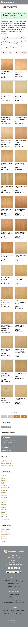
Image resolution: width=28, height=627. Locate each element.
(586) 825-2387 (15, 562)
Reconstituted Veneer (10, 440)
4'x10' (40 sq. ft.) (7, 426)
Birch (2, 483)
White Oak (4, 519)
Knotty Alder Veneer (20, 72)
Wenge (3, 516)
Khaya (3, 492)
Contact (12, 610)
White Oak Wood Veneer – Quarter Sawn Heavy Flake (19, 351)
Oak (2, 502)
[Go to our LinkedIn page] (15, 568)
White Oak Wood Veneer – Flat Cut (19, 326)
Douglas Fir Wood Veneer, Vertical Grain (20, 164)
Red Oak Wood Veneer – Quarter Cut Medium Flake (6, 326)
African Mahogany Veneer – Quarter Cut (6, 232)
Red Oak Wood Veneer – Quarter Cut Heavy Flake (20, 302)
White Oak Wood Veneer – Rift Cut (5, 350)
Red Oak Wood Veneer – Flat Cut (19, 278)
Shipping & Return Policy (18, 613)
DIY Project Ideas (8, 602)
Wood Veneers (9, 581)
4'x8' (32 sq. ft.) (5, 461)
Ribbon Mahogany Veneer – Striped (20, 232)
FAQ (20, 600)
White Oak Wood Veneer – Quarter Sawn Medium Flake (6, 375)
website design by (12, 622)
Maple (3, 500)
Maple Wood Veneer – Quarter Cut (7, 278)
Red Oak (3, 509)
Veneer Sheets (7, 437)
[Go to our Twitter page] (12, 568)
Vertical (3, 541)
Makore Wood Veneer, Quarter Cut (7, 255)
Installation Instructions (14, 597)
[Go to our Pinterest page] (18, 568)
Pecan (3, 504)
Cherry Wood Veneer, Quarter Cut (6, 164)
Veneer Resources (19, 602)
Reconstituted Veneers (14, 583)
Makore (3, 497)
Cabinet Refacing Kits (7, 450)
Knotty (3, 536)
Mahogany (4, 495)
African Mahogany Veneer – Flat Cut (20, 210)
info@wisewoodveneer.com (15, 564)
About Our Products (14, 594)
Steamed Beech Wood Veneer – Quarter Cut (21, 118)
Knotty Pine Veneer (6, 398)
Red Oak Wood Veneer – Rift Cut (5, 301)
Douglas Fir (4, 487)
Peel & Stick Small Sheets (10, 445)
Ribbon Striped (5, 529)
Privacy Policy (6, 613)
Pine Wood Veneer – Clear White (20, 399)
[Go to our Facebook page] (9, 568)
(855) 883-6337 (15, 560)
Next (17, 416)
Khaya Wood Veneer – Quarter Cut (7, 210)
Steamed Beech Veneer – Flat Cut (5, 118)
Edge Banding (5, 447)
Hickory (3, 490)
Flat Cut (3, 531)
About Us (5, 610)
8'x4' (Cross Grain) (6, 465)
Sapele (3, 512)
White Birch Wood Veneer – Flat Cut (6, 141)
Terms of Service (20, 610)
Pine (2, 507)
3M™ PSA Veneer (8, 442)
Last (23, 416)
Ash (2, 478)
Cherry (3, 485)
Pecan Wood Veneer (20, 374)
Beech (3, 480)
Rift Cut (3, 538)
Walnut (3, 514)
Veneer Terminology (12, 600)
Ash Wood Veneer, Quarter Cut (20, 95)
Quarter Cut (4, 534)
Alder (2, 475)
